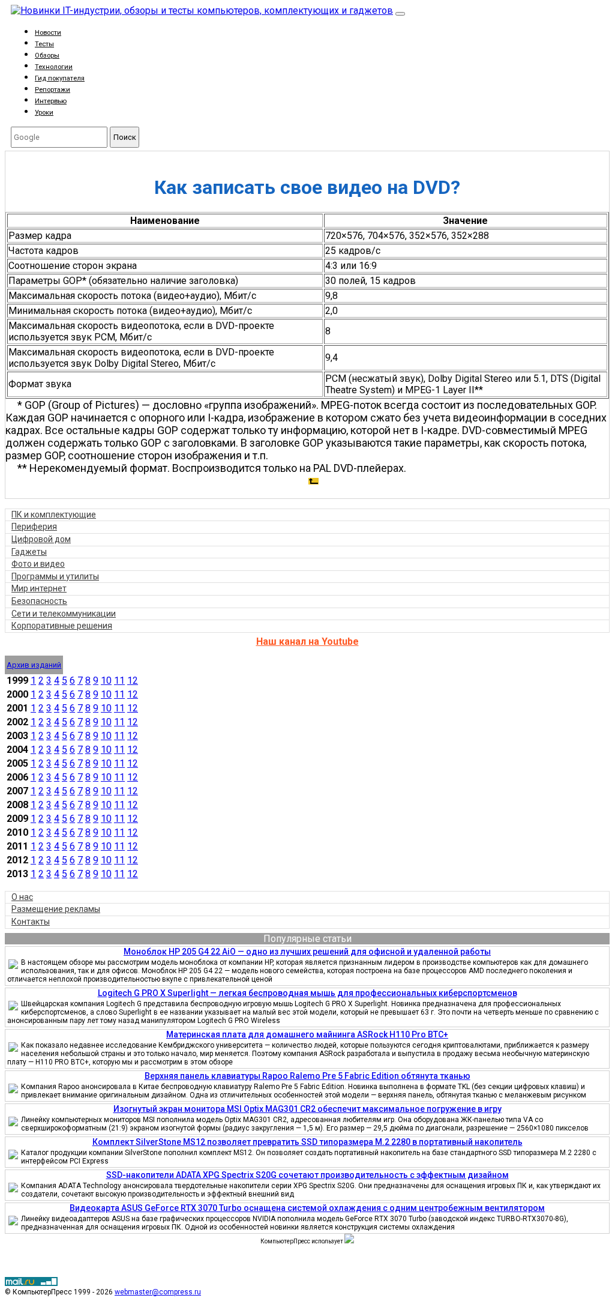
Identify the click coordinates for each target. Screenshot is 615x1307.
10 (106, 680)
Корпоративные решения (61, 625)
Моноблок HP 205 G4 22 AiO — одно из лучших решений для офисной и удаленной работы (307, 951)
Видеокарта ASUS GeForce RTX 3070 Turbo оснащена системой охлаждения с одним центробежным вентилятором (307, 1208)
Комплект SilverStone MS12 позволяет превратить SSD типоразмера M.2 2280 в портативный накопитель (307, 1142)
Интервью (51, 101)
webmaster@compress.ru (158, 1292)
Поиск (124, 137)
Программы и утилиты (55, 576)
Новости (48, 33)
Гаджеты (29, 552)
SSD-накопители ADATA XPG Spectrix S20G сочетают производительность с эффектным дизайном (307, 1175)
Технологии (54, 67)
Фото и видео (38, 564)
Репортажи (52, 90)
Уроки (44, 112)
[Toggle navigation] (400, 14)
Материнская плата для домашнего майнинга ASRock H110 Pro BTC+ (307, 1034)
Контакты (30, 921)
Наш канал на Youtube (307, 641)
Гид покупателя (60, 78)
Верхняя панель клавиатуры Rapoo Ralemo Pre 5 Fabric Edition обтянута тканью (307, 1076)
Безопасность (39, 601)
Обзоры (47, 55)
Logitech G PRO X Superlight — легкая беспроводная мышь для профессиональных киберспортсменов (307, 993)
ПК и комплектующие (53, 514)
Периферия (34, 526)
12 (132, 680)
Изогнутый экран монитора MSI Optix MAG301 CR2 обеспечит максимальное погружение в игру (307, 1109)
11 (119, 680)
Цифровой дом (41, 539)
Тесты (44, 44)
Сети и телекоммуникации (63, 613)
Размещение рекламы (55, 909)
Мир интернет (39, 588)
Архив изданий (34, 664)
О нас (22, 897)
